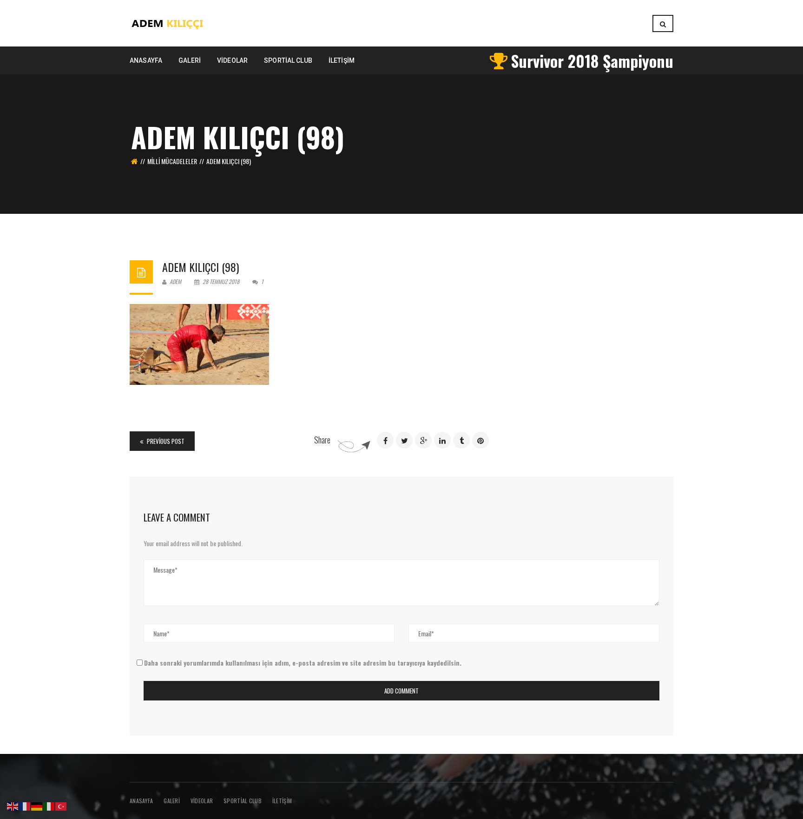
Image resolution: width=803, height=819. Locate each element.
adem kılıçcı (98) (200, 266)
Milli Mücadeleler (172, 161)
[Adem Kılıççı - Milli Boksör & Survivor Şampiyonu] (168, 22)
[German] (37, 805)
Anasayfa (141, 801)
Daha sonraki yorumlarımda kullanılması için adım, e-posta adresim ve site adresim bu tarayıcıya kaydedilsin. (302, 662)
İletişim (282, 801)
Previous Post (164, 441)
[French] (25, 805)
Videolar (202, 801)
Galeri (172, 801)
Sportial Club (243, 801)
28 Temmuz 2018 (221, 281)
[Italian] (49, 805)
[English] (13, 805)
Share (322, 440)
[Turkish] (61, 805)
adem (174, 281)
